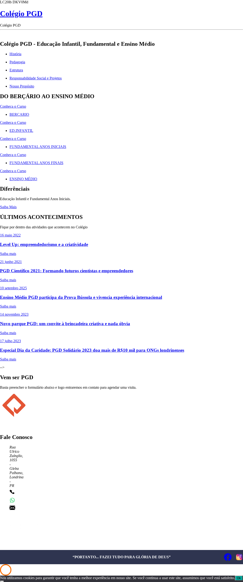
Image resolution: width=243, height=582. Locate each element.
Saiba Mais (8, 207)
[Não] (2, 581)
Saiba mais (8, 254)
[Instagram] (239, 557)
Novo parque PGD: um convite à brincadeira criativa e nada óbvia (65, 323)
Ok (239, 578)
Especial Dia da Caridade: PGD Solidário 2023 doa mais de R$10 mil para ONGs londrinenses (92, 350)
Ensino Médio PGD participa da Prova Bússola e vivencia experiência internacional (81, 297)
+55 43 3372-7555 (31, 492)
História (15, 54)
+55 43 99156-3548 (32, 500)
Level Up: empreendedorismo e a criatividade (44, 244)
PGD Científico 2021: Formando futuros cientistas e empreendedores (66, 270)
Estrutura (16, 70)
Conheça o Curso (13, 106)
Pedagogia (17, 62)
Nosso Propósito (21, 86)
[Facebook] (228, 557)
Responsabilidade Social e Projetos (35, 78)
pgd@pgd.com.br (30, 508)
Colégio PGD (21, 13)
